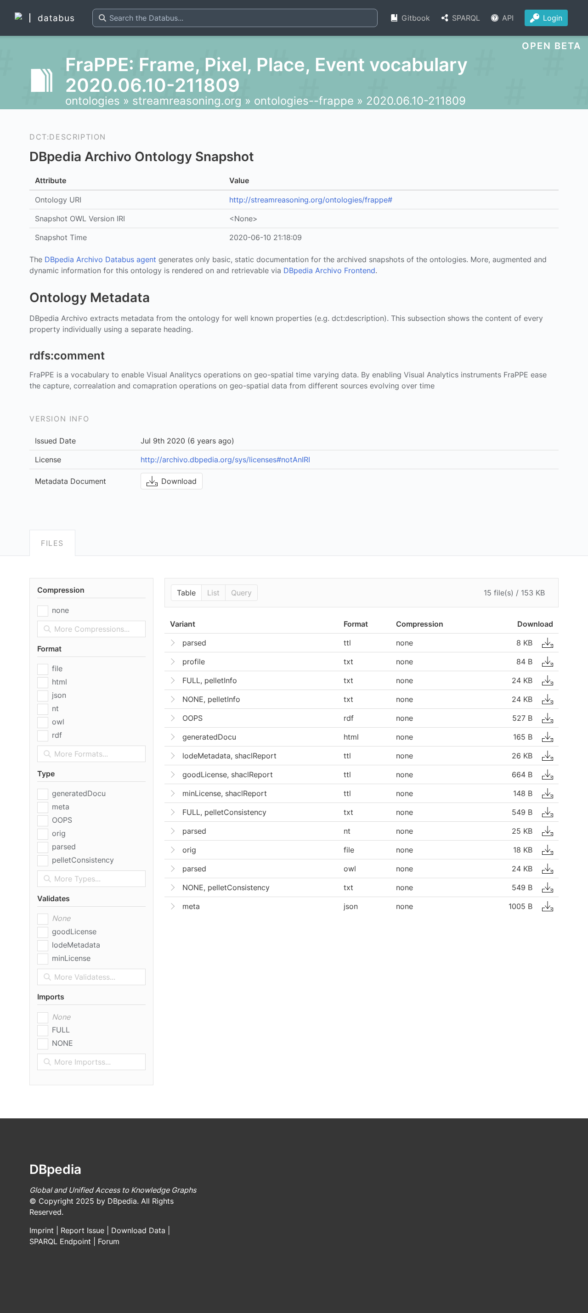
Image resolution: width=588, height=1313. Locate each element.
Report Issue (82, 1230)
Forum (108, 1241)
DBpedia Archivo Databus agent (100, 259)
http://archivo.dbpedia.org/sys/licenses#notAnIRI (225, 459)
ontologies (92, 100)
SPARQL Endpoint (60, 1241)
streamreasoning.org (187, 100)
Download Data (138, 1230)
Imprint (41, 1230)
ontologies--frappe (304, 100)
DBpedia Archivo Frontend (329, 270)
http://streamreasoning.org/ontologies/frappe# (310, 199)
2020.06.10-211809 (416, 100)
